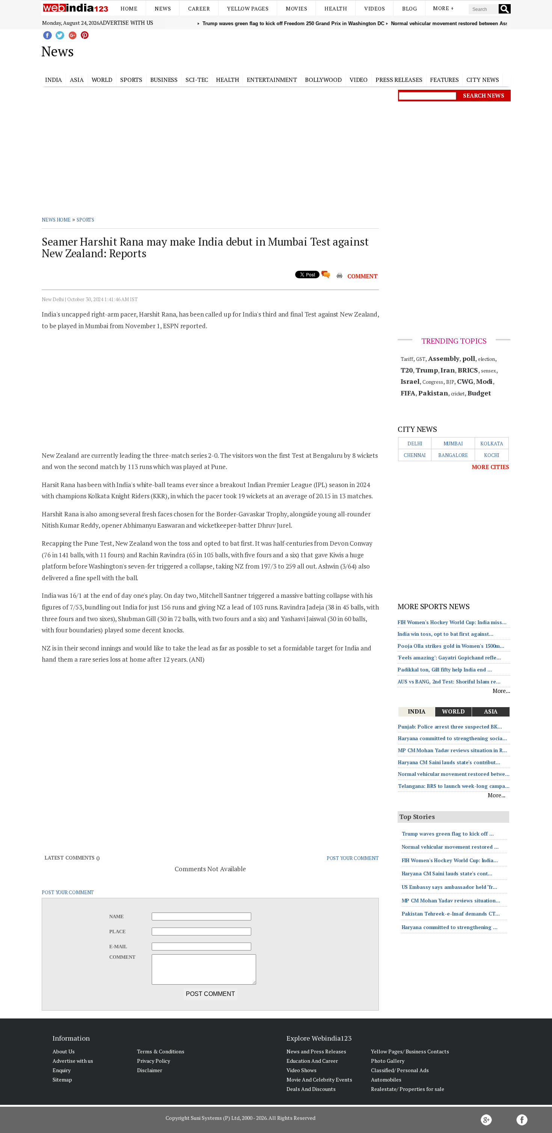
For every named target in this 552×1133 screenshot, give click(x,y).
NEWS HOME (56, 219)
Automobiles (386, 1079)
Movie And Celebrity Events (319, 1079)
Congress (432, 382)
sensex (488, 370)
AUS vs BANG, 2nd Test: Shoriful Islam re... (449, 681)
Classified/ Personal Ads (400, 1070)
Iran (447, 369)
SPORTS (85, 219)
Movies (296, 8)
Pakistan (433, 392)
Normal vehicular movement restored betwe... (454, 774)
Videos (374, 8)
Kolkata (491, 443)
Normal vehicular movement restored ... (450, 846)
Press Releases (399, 79)
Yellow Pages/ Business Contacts (410, 1051)
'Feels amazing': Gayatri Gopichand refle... (449, 657)
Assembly (443, 358)
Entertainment (272, 79)
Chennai (415, 455)
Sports (131, 79)
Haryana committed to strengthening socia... (452, 738)
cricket (458, 393)
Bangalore (453, 455)
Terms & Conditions (160, 1051)
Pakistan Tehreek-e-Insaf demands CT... (451, 913)
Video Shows (302, 1070)
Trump (427, 369)
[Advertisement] (313, 50)
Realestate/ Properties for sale (407, 1088)
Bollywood (323, 79)
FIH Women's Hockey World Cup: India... (450, 860)
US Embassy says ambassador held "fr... (449, 887)
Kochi (492, 455)
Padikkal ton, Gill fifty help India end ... (445, 669)
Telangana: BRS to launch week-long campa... (454, 786)
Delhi (414, 443)
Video (359, 79)
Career (199, 8)
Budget (479, 392)
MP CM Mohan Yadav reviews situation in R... (452, 750)
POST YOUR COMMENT (353, 858)
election (486, 359)
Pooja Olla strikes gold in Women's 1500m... (451, 646)
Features (444, 79)
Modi (484, 381)
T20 (407, 369)
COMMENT (362, 276)
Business (164, 79)
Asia (77, 79)
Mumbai (453, 443)
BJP (450, 382)
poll (468, 358)
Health (335, 8)
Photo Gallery (387, 1060)
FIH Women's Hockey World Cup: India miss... (452, 622)
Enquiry (62, 1070)
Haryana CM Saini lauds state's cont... (447, 873)
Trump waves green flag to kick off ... (448, 833)
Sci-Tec (197, 79)
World (102, 79)
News (163, 8)
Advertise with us (126, 22)
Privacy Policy (153, 1060)
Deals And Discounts (311, 1088)
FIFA (408, 392)
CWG (465, 381)
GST (420, 359)
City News (482, 79)
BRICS (468, 369)
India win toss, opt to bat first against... (445, 634)
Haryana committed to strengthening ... (450, 927)
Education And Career (312, 1060)
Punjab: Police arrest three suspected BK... (450, 726)
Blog (409, 8)
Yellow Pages (247, 8)
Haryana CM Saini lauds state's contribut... (449, 762)
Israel (410, 381)
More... (501, 690)
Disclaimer (149, 1070)
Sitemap (62, 1079)
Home (129, 8)
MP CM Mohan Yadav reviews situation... (451, 900)
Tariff (407, 359)
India (53, 79)
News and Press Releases (316, 1051)
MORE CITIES (490, 467)
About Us (64, 1051)
